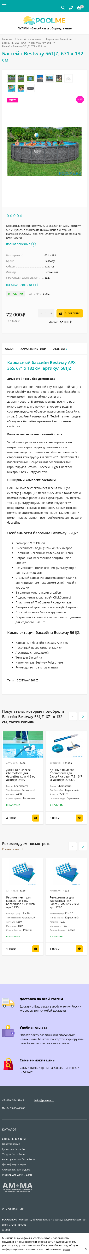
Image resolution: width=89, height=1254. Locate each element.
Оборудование (11, 1144)
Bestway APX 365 (41, 42)
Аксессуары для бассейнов (18, 1159)
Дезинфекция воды (14, 1164)
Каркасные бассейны (59, 39)
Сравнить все (10, 849)
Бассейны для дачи (29, 39)
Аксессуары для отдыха (16, 1169)
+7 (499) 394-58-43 (13, 1100)
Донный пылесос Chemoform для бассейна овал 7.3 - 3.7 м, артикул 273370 (66, 775)
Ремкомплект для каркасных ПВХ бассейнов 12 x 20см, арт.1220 (64, 902)
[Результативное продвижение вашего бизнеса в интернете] (17, 1192)
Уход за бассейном (13, 1154)
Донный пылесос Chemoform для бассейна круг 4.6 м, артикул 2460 (20, 775)
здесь (66, 1249)
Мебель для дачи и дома (17, 1174)
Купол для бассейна (14, 1149)
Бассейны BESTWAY (14, 42)
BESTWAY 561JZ (27, 680)
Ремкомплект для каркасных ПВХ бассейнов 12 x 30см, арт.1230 (21, 902)
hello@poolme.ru (44, 1100)
